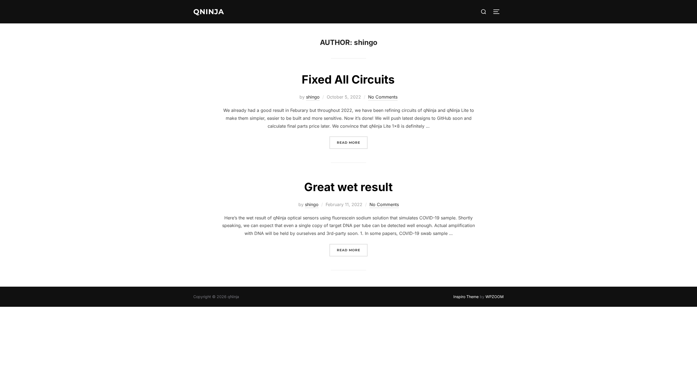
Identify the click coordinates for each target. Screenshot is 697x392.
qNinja (208, 11)
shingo (313, 97)
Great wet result (348, 187)
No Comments (383, 97)
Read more (352, 142)
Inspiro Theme (466, 296)
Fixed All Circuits (348, 79)
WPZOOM (494, 296)
